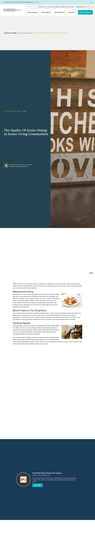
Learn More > (38, 2)
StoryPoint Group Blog (10, 33)
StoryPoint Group (15, 165)
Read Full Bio (37, 485)
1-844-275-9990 (89, 7)
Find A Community (86, 12)
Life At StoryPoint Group (25, 33)
